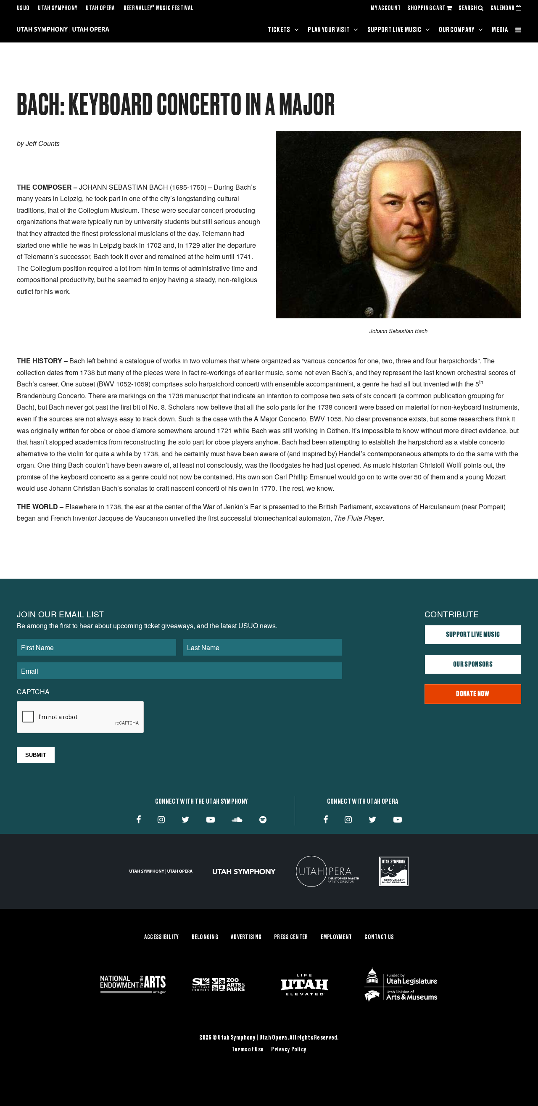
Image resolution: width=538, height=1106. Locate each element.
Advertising (246, 937)
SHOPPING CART (426, 8)
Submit (35, 755)
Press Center (291, 937)
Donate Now (472, 694)
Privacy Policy (288, 1050)
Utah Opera (100, 8)
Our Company (457, 29)
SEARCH (468, 8)
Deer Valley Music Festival (159, 8)
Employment (336, 937)
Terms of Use (248, 1050)
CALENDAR (503, 8)
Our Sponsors (473, 664)
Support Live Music (394, 29)
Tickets (279, 29)
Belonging (205, 937)
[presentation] (81, 717)
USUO (23, 8)
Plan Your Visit (329, 29)
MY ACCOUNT (386, 8)
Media (500, 29)
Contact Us (379, 937)
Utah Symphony (57, 8)
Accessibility (161, 937)
